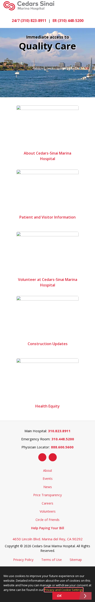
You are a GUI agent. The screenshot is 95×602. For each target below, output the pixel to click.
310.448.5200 (62, 439)
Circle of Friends (47, 519)
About (47, 470)
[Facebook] (42, 457)
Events (48, 478)
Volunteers (48, 511)
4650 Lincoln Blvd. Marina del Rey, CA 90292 (47, 539)
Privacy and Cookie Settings (63, 590)
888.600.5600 (62, 447)
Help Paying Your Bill (47, 528)
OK (59, 596)
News (47, 487)
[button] (89, 5)
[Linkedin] (53, 457)
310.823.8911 (59, 431)
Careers (47, 503)
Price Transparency (47, 495)
